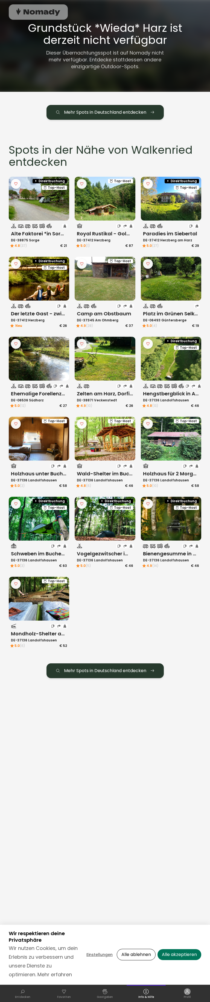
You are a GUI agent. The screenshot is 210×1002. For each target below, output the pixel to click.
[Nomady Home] (38, 12)
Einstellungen (99, 954)
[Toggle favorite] (16, 184)
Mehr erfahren (54, 974)
